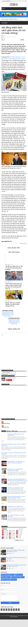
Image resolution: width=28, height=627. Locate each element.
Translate (13, 374)
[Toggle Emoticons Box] (2, 334)
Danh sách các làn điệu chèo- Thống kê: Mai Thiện (15, 470)
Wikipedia (16, 4)
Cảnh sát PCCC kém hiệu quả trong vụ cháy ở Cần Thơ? (16, 565)
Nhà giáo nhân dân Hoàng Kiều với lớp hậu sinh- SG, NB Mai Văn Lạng (17, 480)
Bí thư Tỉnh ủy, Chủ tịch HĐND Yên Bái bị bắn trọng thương (12, 304)
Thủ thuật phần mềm (21, 615)
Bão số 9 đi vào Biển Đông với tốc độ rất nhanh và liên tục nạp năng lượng (14, 321)
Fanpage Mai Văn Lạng (13, 4)
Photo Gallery (4, 577)
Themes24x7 (15, 616)
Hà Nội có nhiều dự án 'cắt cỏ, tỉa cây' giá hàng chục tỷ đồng (14, 267)
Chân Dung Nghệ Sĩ (6, 574)
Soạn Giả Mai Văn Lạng (12, 615)
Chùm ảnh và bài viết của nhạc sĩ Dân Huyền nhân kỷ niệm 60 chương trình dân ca (13, 286)
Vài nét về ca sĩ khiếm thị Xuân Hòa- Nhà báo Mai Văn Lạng (15, 488)
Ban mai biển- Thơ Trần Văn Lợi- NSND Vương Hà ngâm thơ (16, 462)
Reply (4, 35)
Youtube (11, 4)
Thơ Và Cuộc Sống (16, 577)
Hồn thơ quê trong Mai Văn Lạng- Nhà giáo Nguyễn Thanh (16, 497)
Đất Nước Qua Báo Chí (7, 36)
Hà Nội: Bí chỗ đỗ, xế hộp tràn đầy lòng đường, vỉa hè (16, 551)
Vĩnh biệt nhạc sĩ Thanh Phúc (15, 506)
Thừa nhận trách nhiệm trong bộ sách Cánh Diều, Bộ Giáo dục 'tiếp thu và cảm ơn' (8, 314)
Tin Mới (4, 23)
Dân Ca (17, 574)
